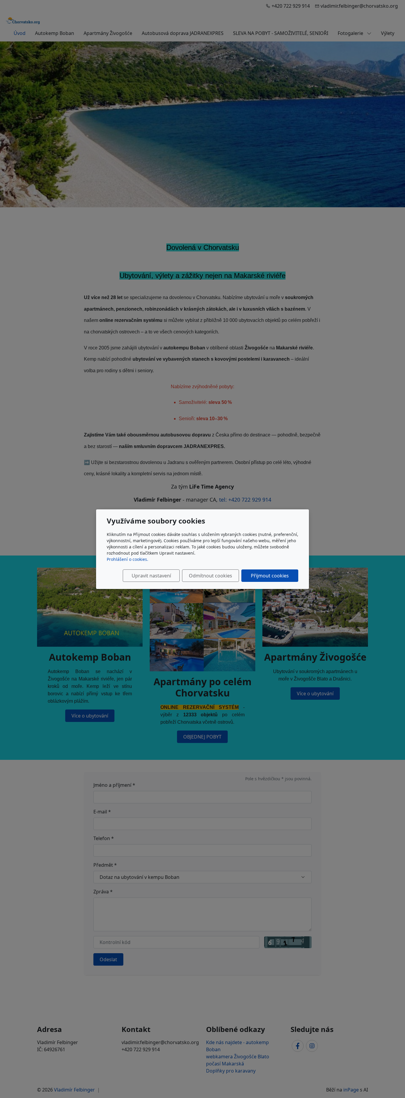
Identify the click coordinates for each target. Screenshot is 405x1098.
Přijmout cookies (270, 575)
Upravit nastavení (151, 575)
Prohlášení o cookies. (127, 559)
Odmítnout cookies (210, 575)
